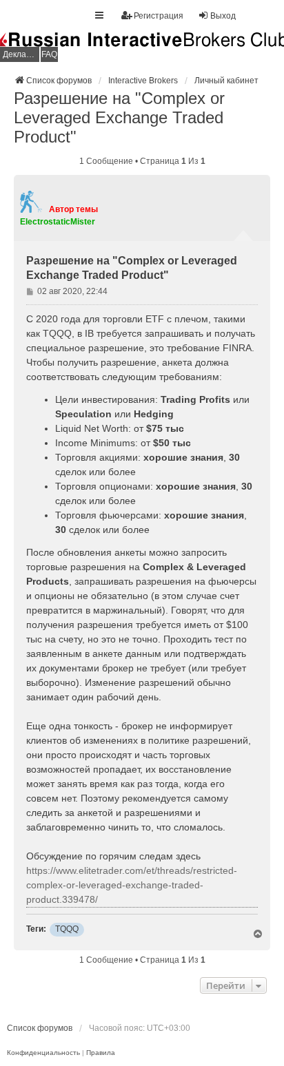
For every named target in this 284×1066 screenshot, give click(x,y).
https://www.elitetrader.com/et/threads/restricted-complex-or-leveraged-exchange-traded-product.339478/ (131, 885)
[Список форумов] (142, 47)
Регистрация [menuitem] (158, 16)
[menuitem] (43, 1053)
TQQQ (67, 929)
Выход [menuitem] (223, 16)
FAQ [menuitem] (49, 54)
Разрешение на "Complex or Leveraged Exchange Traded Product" (119, 117)
